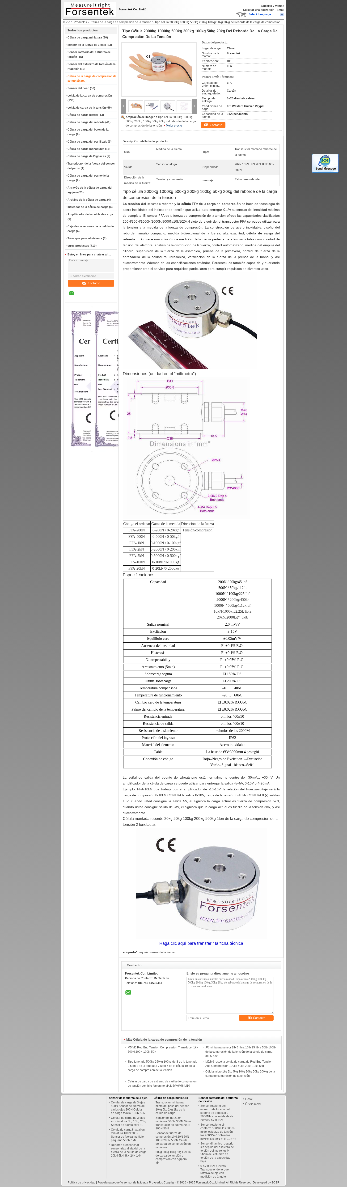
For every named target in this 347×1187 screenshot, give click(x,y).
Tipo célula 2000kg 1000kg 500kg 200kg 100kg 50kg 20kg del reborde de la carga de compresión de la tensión (161, 121)
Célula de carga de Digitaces (87, 156)
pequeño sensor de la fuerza (156, 952)
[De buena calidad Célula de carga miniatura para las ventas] (119, 450)
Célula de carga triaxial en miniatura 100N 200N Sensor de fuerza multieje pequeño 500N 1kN (128, 1135)
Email (280, 10)
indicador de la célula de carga (88, 207)
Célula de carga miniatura (85, 37)
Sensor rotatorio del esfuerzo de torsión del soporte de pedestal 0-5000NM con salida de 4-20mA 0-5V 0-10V (216, 1113)
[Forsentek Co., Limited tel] (84, 298)
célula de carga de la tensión (87, 107)
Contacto (94, 283)
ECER (275, 1182)
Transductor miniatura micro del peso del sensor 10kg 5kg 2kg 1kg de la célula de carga (172, 1108)
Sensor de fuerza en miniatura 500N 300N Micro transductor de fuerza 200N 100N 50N (173, 1123)
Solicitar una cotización (258, 10)
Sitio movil (254, 1104)
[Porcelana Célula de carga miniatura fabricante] (88, 8)
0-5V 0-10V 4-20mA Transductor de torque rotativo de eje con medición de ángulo (214, 1171)
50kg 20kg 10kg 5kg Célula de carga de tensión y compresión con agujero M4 (173, 1157)
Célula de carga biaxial (83, 115)
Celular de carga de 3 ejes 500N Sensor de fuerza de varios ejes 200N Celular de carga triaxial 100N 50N (128, 1108)
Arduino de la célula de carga (87, 199)
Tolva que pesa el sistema (85, 238)
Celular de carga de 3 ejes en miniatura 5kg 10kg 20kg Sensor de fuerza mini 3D (129, 1121)
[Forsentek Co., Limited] (282, 15)
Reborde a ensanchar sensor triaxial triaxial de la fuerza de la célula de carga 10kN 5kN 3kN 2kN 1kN (129, 1150)
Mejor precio (174, 125)
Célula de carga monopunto (86, 149)
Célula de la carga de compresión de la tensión (121, 22)
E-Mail (249, 1099)
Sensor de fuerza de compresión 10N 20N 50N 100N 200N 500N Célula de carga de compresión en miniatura (173, 1140)
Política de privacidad (81, 1182)
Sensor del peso (78, 88)
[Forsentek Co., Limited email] (74, 296)
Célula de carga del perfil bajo (87, 141)
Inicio (66, 22)
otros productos (78, 245)
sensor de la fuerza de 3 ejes (87, 45)
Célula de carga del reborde (86, 122)
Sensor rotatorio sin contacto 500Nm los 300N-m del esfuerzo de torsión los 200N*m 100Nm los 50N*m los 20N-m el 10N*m (218, 1131)
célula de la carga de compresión (90, 95)
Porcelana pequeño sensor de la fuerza (122, 1182)
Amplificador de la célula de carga (90, 214)
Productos (80, 22)
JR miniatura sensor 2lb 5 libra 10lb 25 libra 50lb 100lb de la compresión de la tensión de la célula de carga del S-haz (240, 1052)
